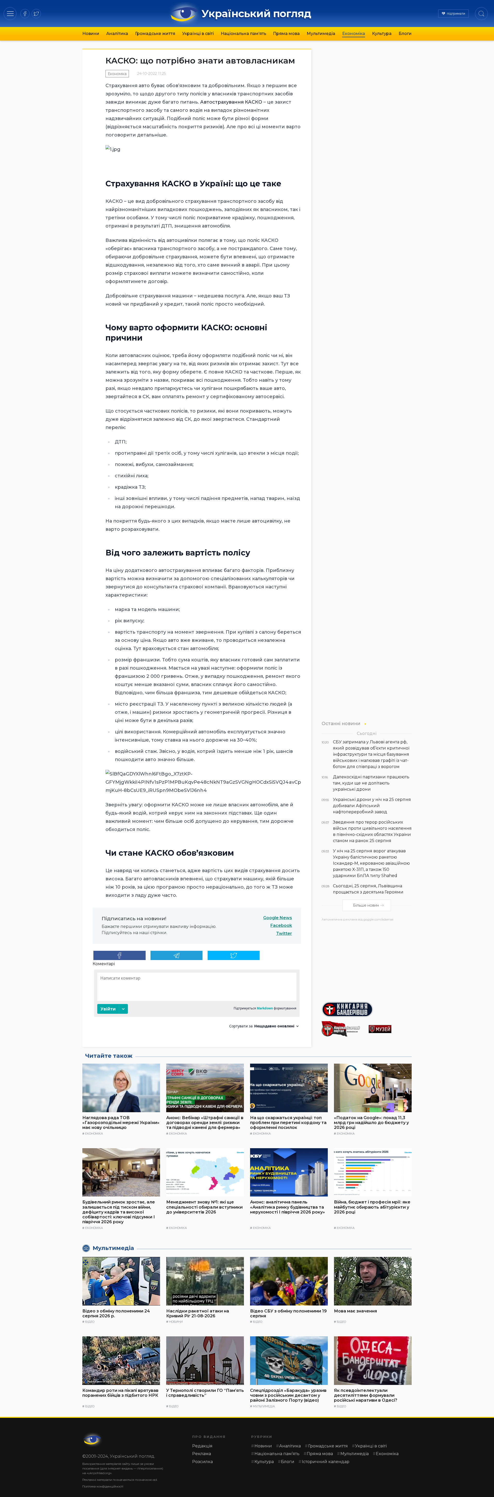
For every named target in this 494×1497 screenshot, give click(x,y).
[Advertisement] (367, 960)
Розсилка (202, 1461)
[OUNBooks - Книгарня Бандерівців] (367, 1009)
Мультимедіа (321, 33)
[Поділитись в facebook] (119, 955)
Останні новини (341, 723)
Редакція (202, 1446)
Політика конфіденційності (102, 1486)
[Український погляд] (92, 1439)
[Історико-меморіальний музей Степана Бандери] (390, 1029)
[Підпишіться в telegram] (177, 955)
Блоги (405, 33)
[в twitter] (36, 13)
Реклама (201, 1453)
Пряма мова (286, 33)
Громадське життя (155, 33)
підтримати (456, 13)
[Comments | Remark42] (197, 1001)
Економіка (353, 33)
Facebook (281, 925)
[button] (10, 13)
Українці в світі (198, 33)
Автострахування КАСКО (231, 102)
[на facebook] (25, 13)
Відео (89, 1321)
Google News (277, 917)
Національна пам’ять (243, 33)
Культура (382, 33)
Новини (90, 33)
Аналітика (117, 33)
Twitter (284, 933)
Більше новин (366, 905)
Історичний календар (325, 1461)
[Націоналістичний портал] (343, 1029)
